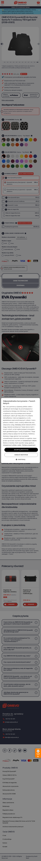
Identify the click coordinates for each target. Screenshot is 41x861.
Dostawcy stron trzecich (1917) (25, 425)
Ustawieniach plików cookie (12, 445)
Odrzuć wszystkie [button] (21, 455)
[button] (20, 459)
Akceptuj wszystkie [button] (21, 450)
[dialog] (20, 430)
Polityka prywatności (29, 445)
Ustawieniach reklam (30, 441)
